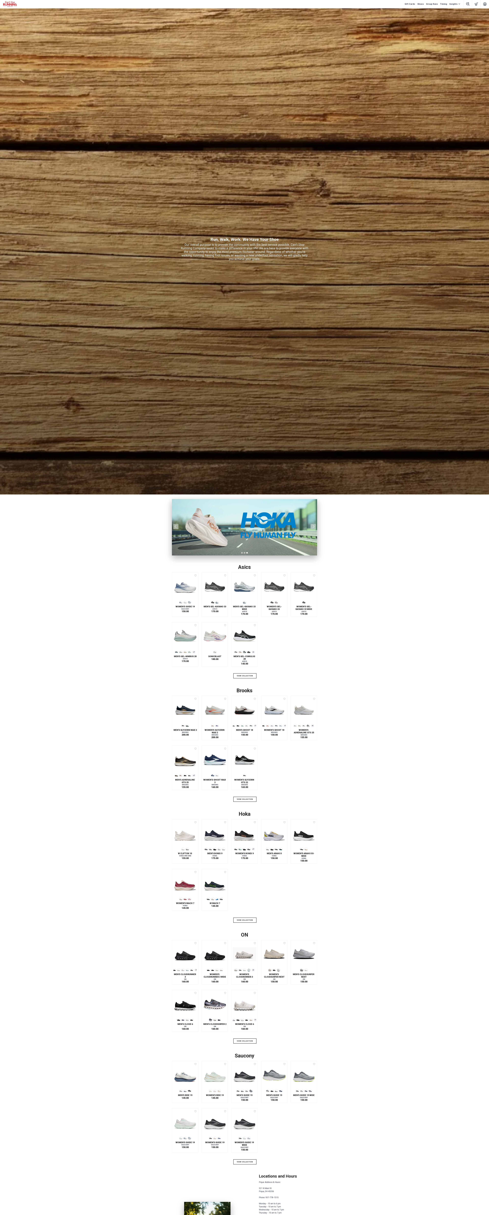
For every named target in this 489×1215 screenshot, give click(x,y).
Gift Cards (410, 4)
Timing (443, 4)
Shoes (420, 4)
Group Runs (432, 4)
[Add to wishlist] (195, 575)
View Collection (245, 676)
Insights (453, 4)
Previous (175, 526)
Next (313, 526)
